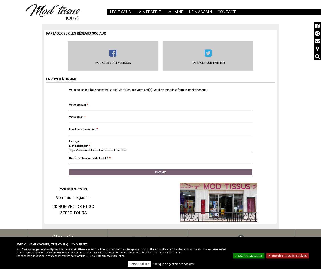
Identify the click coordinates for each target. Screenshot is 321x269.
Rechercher (317, 56)
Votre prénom (78, 104)
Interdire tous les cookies (289, 256)
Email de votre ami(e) (83, 129)
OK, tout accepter (249, 256)
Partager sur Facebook (113, 63)
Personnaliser (139, 264)
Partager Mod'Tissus (317, 33)
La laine (174, 12)
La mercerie (149, 12)
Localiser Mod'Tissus (317, 49)
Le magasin (200, 12)
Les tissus (120, 12)
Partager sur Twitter (208, 63)
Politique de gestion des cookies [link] (173, 264)
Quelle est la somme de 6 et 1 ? (90, 158)
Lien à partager (79, 145)
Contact (317, 41)
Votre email (77, 117)
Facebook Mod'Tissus (317, 26)
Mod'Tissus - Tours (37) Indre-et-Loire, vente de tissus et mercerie (53, 12)
